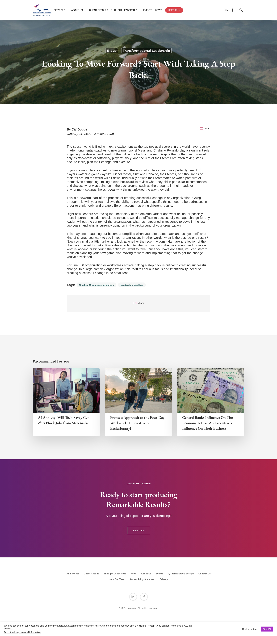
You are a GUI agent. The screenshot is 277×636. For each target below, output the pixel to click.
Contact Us (204, 573)
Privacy (164, 579)
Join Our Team (117, 579)
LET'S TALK (174, 10)
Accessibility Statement (142, 579)
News (134, 573)
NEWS (158, 10)
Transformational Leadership (146, 51)
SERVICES (59, 10)
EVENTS (147, 10)
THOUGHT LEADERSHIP (124, 10)
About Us (146, 573)
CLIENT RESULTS (98, 10)
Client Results (91, 573)
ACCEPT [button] (267, 629)
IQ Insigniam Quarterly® (181, 573)
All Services (73, 573)
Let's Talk (138, 530)
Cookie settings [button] (250, 629)
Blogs (111, 51)
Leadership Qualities (132, 285)
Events (159, 573)
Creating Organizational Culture (96, 285)
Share (207, 128)
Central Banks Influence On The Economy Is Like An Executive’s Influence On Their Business (207, 423)
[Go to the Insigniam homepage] (42, 9)
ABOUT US (77, 10)
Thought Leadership (115, 573)
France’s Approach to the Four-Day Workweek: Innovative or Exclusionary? (137, 423)
